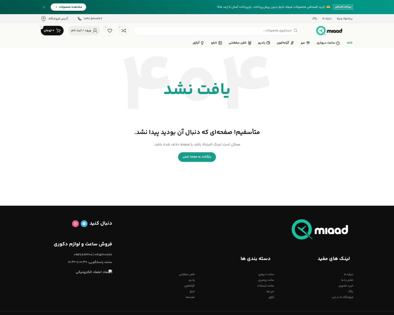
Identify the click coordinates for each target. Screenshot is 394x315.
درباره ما (348, 274)
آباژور (271, 297)
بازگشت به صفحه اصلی (197, 157)
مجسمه (190, 297)
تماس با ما (347, 280)
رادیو (192, 280)
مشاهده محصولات (70, 7)
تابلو (192, 291)
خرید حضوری (346, 286)
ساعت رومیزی (266, 280)
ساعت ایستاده (265, 286)
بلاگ (350, 291)
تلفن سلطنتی (187, 274)
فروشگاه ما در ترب (342, 297)
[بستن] (44, 7)
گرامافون (189, 286)
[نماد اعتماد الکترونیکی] (94, 272)
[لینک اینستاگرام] (75, 223)
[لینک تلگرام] (84, 223)
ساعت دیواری (266, 274)
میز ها (270, 291)
